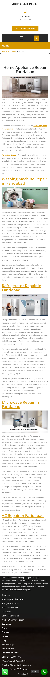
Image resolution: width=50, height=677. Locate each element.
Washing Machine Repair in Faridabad (24, 181)
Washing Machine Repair (13, 599)
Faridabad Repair (25, 4)
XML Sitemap (8, 644)
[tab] (21, 38)
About (4, 628)
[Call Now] (44, 672)
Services (5, 636)
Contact (5, 632)
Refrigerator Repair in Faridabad (21, 287)
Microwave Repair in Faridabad (20, 404)
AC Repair (6, 611)
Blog (4, 640)
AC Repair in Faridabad (23, 515)
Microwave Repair (10, 607)
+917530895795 (25, 19)
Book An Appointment (25, 28)
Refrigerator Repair (10, 603)
